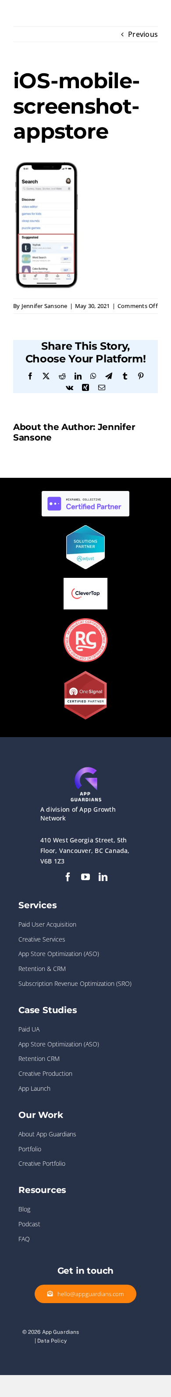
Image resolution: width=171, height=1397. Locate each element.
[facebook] (68, 877)
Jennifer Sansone (44, 306)
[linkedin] (103, 877)
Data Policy (52, 1341)
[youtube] (85, 877)
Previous (143, 34)
